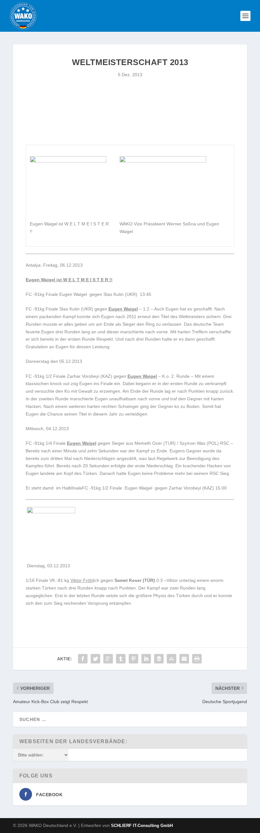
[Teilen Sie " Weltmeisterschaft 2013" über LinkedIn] (146, 658)
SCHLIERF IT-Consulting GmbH (142, 825)
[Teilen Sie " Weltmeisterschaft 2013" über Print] (197, 658)
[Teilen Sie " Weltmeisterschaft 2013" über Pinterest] (133, 658)
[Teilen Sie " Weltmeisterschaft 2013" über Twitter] (95, 658)
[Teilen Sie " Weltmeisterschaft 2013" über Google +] (108, 658)
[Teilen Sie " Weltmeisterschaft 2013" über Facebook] (82, 658)
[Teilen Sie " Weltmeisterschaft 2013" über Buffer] (159, 658)
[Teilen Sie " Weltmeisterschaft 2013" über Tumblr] (120, 658)
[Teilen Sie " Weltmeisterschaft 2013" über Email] (184, 658)
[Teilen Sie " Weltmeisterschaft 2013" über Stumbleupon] (171, 658)
